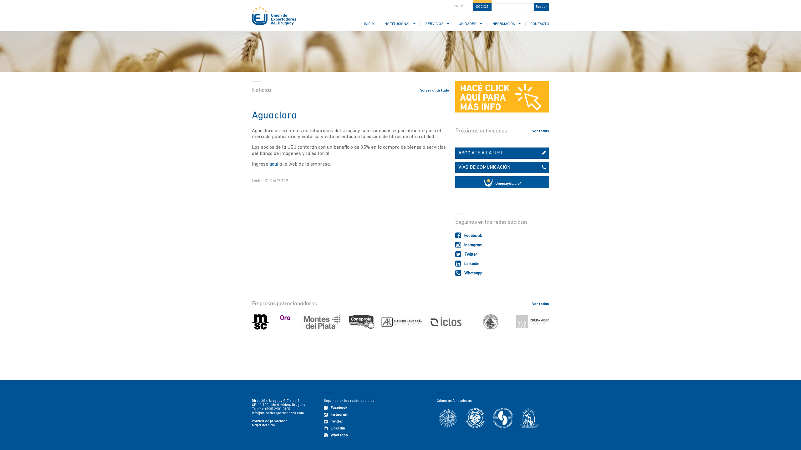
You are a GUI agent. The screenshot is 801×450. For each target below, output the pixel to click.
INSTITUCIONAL (397, 24)
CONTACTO (539, 24)
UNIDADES (468, 24)
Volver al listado (434, 90)
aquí (273, 164)
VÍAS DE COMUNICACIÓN (484, 167)
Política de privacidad (270, 421)
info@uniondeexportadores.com (278, 413)
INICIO (369, 24)
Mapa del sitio (263, 425)
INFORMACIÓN (503, 24)
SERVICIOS (434, 24)
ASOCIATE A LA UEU (480, 153)
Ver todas (540, 131)
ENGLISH (460, 6)
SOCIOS (482, 7)
